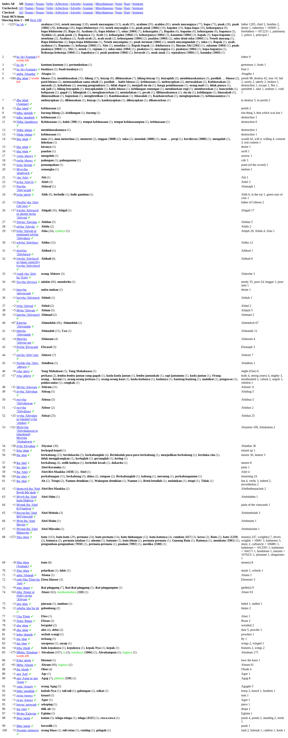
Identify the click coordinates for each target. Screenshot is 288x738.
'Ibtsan (24, 621)
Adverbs (75, 3)
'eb (20, 65)
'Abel (22, 472)
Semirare (137, 3)
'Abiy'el (25, 182)
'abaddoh (25, 117)
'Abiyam (25, 310)
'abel (21, 463)
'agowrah (26, 704)
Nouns (40, 3)
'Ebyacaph (27, 347)
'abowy (24, 156)
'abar (21, 639)
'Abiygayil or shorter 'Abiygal (27, 214)
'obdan (24, 134)
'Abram (24, 665)
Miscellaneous (104, 3)
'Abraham (27, 652)
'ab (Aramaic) (26, 56)
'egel (21, 709)
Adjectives (61, 3)
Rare (127, 3)
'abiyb (23, 194)
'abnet (23, 587)
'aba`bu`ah (27, 608)
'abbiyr (23, 375)
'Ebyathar (25, 446)
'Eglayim (26, 713)
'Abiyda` (25, 226)
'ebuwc (24, 160)
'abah (22, 139)
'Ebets (23, 616)
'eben (22, 537)
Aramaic (88, 3)
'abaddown (27, 121)
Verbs (49, 3)
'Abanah (25, 575)
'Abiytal (24, 306)
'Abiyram (26, 387)
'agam (23, 718)
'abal (21, 455)
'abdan (24, 130)
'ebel (21, 476)
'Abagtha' (26, 74)
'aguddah (25, 691)
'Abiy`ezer (27, 355)
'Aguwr (24, 700)
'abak (22, 450)
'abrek (23, 660)
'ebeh (22, 151)
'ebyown (26, 282)
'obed (22, 108)
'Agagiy (24, 686)
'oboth (22, 669)
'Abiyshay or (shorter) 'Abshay (26, 419)
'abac (22, 604)
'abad (22, 78)
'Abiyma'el (28, 314)
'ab (20, 24)
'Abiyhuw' (27, 242)
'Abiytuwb (28, 297)
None (118, 3)
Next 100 (36, 20)
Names (29, 3)
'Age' (22, 674)
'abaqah (24, 634)
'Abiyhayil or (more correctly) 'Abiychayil (28, 262)
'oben (22, 570)
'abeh (22, 147)
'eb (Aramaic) (26, 69)
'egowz (24, 695)
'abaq (22, 625)
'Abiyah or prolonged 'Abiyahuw (27, 234)
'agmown (27, 730)
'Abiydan (26, 222)
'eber (21, 643)
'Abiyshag (26, 391)
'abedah (24, 113)
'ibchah (24, 165)
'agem (23, 726)
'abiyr (23, 371)
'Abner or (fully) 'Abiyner (25, 595)
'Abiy (22, 177)
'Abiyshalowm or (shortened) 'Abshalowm (27, 434)
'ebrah (23, 648)
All (21, 8)
